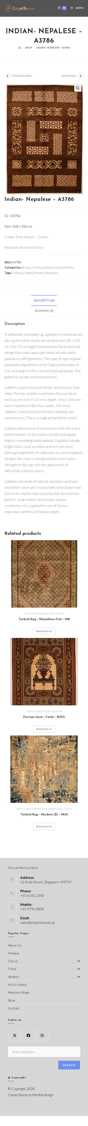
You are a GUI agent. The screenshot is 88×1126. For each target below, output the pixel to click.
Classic (30, 711)
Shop (11, 1000)
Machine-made (40, 613)
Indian (58, 267)
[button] (77, 88)
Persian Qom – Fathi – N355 (44, 717)
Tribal (12, 969)
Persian (47, 711)
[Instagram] (42, 1035)
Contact (14, 1008)
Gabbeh (47, 267)
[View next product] (80, 76)
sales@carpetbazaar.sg (37, 922)
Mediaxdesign (42, 1095)
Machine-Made (19, 992)
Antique (13, 953)
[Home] (19, 47)
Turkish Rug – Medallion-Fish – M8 (44, 619)
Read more (44, 631)
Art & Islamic (17, 984)
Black (19, 808)
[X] (15, 1035)
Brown (26, 267)
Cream (36, 267)
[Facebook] (28, 1035)
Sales (52, 613)
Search (69, 1065)
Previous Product (22, 75)
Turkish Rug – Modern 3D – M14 (44, 814)
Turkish (60, 613)
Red (60, 711)
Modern (68, 267)
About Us (15, 945)
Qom (54, 711)
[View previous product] (8, 76)
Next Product (68, 75)
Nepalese (52, 273)
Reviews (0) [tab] (44, 311)
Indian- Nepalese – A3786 (53, 47)
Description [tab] (44, 300)
